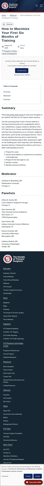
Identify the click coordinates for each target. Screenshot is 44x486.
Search (36, 5)
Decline (28, 476)
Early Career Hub (9, 373)
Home (4, 15)
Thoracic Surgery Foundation (12, 433)
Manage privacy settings (22, 75)
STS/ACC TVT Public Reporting (13, 339)
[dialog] (22, 475)
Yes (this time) (21, 70)
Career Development (9, 53)
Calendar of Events (9, 273)
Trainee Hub (7, 376)
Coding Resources (9, 385)
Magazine (6, 302)
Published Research (9, 357)
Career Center (8, 370)
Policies (5, 421)
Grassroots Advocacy (10, 440)
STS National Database (10, 328)
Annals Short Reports (10, 316)
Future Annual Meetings (11, 280)
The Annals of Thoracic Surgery (13, 312)
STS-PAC (6, 437)
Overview (6, 395)
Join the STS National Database (13, 459)
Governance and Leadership (12, 414)
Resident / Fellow (10, 51)
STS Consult (7, 286)
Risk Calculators (8, 366)
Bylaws (5, 417)
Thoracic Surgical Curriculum (12, 290)
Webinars (13, 15)
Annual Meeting (8, 276)
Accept (37, 476)
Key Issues (6, 401)
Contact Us (6, 453)
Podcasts (6, 309)
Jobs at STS (7, 463)
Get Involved (7, 398)
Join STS (6, 449)
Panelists (7, 99)
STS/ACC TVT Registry (10, 332)
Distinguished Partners (10, 424)
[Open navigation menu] (41, 6)
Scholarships (7, 293)
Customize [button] (4, 476)
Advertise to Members (10, 456)
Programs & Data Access (11, 350)
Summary (6, 92)
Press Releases (8, 319)
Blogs (5, 306)
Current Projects (8, 354)
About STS (6, 411)
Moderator (7, 96)
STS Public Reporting (10, 335)
